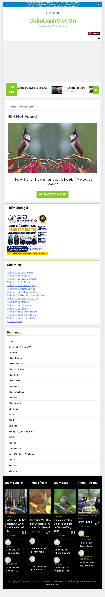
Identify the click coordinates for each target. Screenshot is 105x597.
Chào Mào (13, 352)
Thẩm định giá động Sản (18, 275)
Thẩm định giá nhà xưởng (19, 305)
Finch (11, 414)
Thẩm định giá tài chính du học (21, 318)
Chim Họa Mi (14, 380)
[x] (54, 13)
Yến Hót (12, 460)
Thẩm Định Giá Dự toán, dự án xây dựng (26, 295)
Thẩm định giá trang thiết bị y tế (22, 298)
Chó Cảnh (13, 409)
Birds (11, 341)
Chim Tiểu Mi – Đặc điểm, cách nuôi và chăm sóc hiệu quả (40, 524)
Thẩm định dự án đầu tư (18, 282)
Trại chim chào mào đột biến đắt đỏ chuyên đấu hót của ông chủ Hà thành (54, 9)
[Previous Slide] (94, 4)
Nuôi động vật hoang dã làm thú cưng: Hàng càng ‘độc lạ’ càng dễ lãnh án (54, 4)
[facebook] (46, 13)
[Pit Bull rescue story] (49, 90)
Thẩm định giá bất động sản (20, 272)
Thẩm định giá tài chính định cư (22, 311)
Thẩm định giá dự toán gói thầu (22, 292)
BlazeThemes (52, 584)
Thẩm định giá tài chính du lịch (21, 315)
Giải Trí (12, 420)
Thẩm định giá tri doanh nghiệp (21, 285)
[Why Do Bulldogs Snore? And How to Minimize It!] (86, 89)
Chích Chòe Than (16, 369)
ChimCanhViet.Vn (52, 20)
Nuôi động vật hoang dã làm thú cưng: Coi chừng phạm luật (53, 2)
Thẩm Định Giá (15, 321)
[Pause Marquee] (96, 90)
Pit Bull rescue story (67, 88)
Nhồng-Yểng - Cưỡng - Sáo (88, 517)
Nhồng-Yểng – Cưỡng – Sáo (21, 431)
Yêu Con (13, 465)
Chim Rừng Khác (16, 392)
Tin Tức (12, 443)
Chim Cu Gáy (15, 375)
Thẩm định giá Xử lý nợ (18, 302)
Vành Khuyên (15, 448)
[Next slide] (98, 4)
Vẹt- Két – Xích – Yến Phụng (22, 454)
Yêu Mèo (13, 471)
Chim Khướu (14, 386)
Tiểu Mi (12, 437)
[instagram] (50, 13)
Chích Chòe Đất (16, 358)
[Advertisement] (52, 61)
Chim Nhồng (85, 522)
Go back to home (52, 194)
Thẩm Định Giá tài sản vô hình (21, 289)
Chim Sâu (13, 397)
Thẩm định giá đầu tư (17, 308)
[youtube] (58, 13)
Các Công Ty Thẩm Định (20, 347)
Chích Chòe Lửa (16, 364)
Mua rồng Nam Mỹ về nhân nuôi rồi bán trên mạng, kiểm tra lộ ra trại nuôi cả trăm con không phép (53, 7)
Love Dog (13, 426)
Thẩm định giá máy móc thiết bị (22, 279)
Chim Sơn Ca (15, 403)
